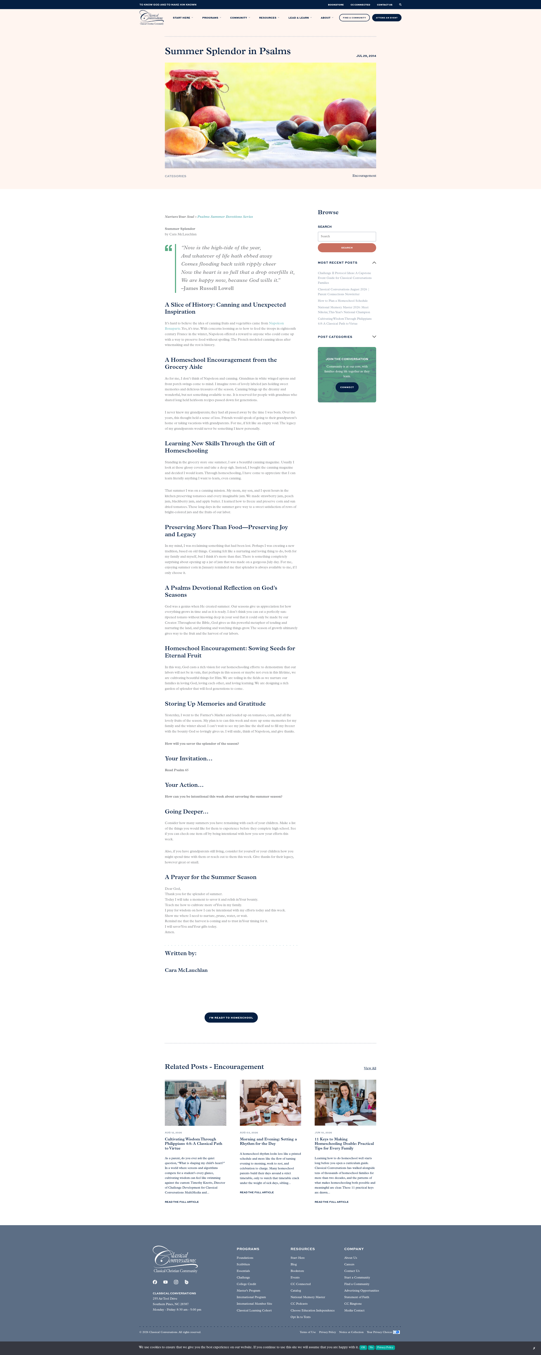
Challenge (243, 1277)
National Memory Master (308, 1297)
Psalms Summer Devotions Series (225, 217)
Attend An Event (387, 17)
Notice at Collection (351, 1332)
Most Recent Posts (338, 263)
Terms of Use (308, 1332)
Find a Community (356, 1284)
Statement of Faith (356, 1297)
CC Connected (301, 1284)
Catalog (296, 1290)
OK (363, 1347)
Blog (294, 1264)
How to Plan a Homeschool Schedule (343, 301)
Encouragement (364, 176)
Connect (347, 387)
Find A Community (354, 17)
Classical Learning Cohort (254, 1310)
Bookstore (297, 1271)
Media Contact (354, 1310)
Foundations (245, 1258)
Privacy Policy (327, 1332)
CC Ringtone (353, 1304)
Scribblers (243, 1264)
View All (370, 1068)
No (371, 1347)
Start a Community (357, 1277)
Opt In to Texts (301, 1317)
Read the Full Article (182, 1201)
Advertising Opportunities (361, 1290)
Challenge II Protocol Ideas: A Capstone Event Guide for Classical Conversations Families (345, 278)
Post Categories (335, 337)
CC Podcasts (299, 1304)
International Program (251, 1297)
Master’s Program (248, 1290)
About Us (350, 1258)
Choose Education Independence (313, 1310)
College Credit (246, 1284)
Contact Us (352, 1271)
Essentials (243, 1271)
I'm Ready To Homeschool (231, 1017)
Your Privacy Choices (379, 1332)
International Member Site (254, 1304)
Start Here (298, 1258)
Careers (349, 1264)
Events (295, 1277)
